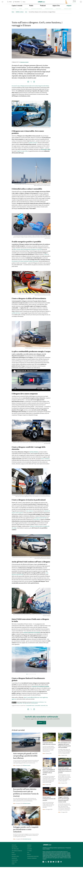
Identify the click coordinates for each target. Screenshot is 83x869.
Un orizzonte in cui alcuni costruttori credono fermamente (25, 261)
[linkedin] (58, 862)
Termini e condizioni (32, 858)
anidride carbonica (33, 142)
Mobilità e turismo (49, 8)
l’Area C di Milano (45, 458)
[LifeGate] (41, 2)
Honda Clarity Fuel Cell (41, 517)
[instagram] (56, 862)
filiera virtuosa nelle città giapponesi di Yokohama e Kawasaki (28, 249)
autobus (46, 254)
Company (29, 845)
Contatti (29, 847)
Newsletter (17, 1)
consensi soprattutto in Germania (31, 632)
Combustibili (37, 705)
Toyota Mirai (36, 519)
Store (10, 1)
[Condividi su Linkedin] (34, 81)
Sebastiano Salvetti (24, 62)
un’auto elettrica (34, 451)
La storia (29, 850)
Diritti (20, 8)
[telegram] (61, 862)
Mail (28, 852)
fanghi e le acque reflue (22, 151)
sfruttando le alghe (45, 149)
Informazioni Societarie (33, 856)
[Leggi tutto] (70, 730)
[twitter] (46, 862)
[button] (49, 660)
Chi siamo (29, 848)
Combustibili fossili (30, 705)
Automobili (43, 705)
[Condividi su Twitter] (31, 81)
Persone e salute (67, 8)
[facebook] (43, 862)
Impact (69, 6)
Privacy (29, 854)
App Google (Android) (17, 850)
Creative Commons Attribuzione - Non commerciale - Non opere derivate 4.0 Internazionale (31, 703)
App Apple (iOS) (15, 848)
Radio (31, 6)
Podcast (43, 6)
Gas (47, 705)
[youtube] (53, 862)
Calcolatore (15, 860)
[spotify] (51, 862)
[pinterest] (48, 862)
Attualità (14, 845)
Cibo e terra (58, 8)
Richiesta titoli (15, 856)
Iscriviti (40, 722)
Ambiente (14, 8)
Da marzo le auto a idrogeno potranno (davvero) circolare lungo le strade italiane (30, 85)
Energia (26, 8)
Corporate (14, 858)
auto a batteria (29, 511)
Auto (14, 765)
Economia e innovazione (36, 8)
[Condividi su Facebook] (28, 81)
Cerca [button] (24, 1)
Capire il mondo (17, 6)
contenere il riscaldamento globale (40, 686)
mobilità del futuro (16, 313)
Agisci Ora (56, 6)
